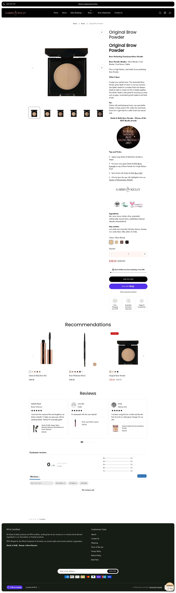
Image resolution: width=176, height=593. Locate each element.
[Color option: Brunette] (37, 372)
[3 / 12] (60, 112)
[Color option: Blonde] (32, 372)
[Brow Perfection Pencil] (88, 350)
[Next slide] (101, 67)
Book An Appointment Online (88, 4)
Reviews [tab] (34, 476)
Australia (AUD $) (31, 587)
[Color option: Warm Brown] (35, 372)
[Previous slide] (32, 67)
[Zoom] (101, 32)
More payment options (128, 292)
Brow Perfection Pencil (77, 375)
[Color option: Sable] (80, 372)
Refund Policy (96, 555)
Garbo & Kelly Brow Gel (37, 375)
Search (93, 534)
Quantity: (112, 248)
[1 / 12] (34, 112)
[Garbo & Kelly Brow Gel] (48, 350)
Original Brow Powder (117, 375)
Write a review (142, 476)
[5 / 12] (87, 112)
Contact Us (95, 538)
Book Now (95, 559)
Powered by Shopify (155, 587)
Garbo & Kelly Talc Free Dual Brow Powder (133, 427)
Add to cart (128, 279)
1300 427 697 (10, 4)
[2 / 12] (47, 112)
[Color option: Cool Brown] (75, 372)
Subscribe (112, 571)
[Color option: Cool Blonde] (113, 372)
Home (75, 24)
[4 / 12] (73, 112)
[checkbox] (84, 483)
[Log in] (165, 13)
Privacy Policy (96, 551)
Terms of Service (97, 547)
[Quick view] (63, 334)
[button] (118, 458)
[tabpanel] (88, 496)
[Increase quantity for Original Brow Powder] (145, 254)
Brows (83, 24)
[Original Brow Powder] (128, 350)
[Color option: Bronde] (40, 372)
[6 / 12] (100, 112)
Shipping (94, 543)
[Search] (160, 13)
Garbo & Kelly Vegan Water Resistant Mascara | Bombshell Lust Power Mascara (53, 427)
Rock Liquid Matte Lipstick (90, 422)
